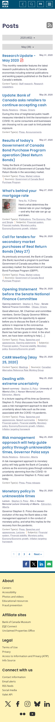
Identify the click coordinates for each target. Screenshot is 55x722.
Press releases (33, 482)
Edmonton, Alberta (11, 394)
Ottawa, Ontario (27, 109)
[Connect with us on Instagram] (28, 706)
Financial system (35, 222)
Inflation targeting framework (16, 429)
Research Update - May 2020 (19, 58)
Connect (9, 626)
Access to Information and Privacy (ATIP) (25, 656)
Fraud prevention (12, 605)
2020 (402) (26, 37)
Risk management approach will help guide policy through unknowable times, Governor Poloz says (26, 445)
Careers (6, 588)
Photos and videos (13, 596)
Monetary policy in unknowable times (18, 493)
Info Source (8, 660)
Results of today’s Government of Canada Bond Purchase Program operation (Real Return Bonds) (24, 150)
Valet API (7, 694)
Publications (25, 219)
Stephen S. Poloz (31, 303)
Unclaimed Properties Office (18, 630)
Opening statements (26, 342)
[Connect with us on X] (8, 706)
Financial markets (10, 225)
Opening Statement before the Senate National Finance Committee (26, 294)
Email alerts (9, 681)
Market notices (33, 176)
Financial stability (28, 345)
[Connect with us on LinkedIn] (47, 706)
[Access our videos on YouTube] (32, 716)
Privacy (6, 651)
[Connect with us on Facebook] (18, 706)
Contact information (14, 677)
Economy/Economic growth (15, 228)
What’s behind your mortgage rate (19, 193)
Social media (9, 690)
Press (22, 132)
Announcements (34, 132)
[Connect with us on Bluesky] (37, 706)
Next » (38, 554)
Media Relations (10, 109)
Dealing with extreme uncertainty (20, 381)
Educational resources (15, 601)
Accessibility (9, 592)
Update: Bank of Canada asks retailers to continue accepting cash (24, 100)
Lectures (20, 532)
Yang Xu (22, 200)
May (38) (26, 47)
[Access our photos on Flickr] (23, 716)
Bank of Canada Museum (16, 622)
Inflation (33, 228)
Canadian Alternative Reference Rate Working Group (26, 369)
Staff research (26, 83)
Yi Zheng (32, 200)
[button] (26, 564)
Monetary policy (28, 225)
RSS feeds (7, 686)
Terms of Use (10, 647)
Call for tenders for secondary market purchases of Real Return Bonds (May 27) (24, 244)
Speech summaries (25, 419)
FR (40, 4)
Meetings (23, 367)
